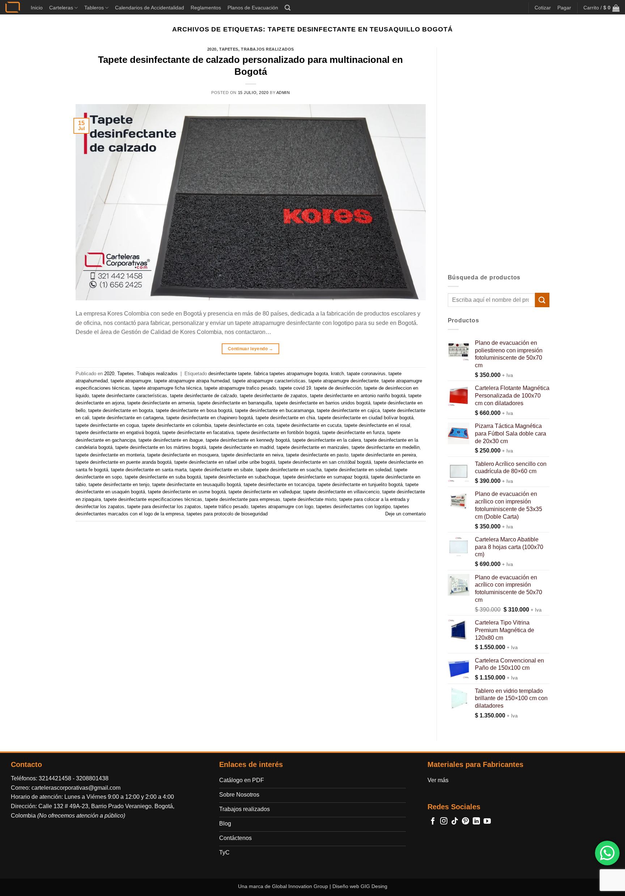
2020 (212, 49)
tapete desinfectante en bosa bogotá (194, 410)
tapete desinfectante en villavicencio (341, 491)
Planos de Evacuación (253, 7)
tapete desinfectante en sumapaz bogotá (325, 477)
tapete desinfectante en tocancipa (279, 484)
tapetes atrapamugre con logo (282, 506)
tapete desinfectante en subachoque (242, 477)
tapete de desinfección (337, 388)
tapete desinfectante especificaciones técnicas (153, 499)
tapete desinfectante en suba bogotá (163, 477)
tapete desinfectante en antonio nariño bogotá (357, 395)
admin (283, 92)
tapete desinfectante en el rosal (377, 425)
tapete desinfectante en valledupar (264, 491)
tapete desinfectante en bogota (120, 410)
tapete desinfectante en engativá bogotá (118, 432)
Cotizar (543, 7)
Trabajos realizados (267, 49)
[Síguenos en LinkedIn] (476, 822)
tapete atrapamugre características (269, 380)
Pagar (564, 7)
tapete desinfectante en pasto (317, 455)
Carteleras (61, 7)
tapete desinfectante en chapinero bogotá (209, 417)
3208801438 (92, 778)
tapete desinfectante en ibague (171, 440)
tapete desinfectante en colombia (176, 425)
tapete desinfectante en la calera (327, 440)
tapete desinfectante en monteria (110, 455)
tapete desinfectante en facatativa (198, 432)
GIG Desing (374, 886)
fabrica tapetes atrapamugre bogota (291, 373)
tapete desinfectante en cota (244, 425)
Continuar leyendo (250, 348)
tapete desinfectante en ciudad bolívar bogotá (365, 417)
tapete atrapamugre (131, 380)
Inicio (37, 7)
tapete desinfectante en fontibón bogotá (278, 432)
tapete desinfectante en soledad (357, 469)
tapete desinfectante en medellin (386, 447)
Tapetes (228, 49)
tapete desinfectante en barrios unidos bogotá (322, 403)
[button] (287, 8)
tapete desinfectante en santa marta (149, 469)
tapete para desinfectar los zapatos (164, 506)
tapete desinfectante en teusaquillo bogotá (196, 484)
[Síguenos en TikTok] (454, 822)
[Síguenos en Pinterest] (465, 822)
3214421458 (55, 778)
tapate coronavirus (366, 373)
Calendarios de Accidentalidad (149, 7)
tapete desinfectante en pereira (383, 455)
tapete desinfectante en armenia (161, 403)
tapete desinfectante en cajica (348, 410)
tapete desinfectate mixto (309, 499)
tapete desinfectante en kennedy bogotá (248, 440)
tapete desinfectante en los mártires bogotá (160, 447)
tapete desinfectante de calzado (203, 395)
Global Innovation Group (300, 886)
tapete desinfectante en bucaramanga (274, 410)
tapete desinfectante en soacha (289, 469)
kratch (337, 373)
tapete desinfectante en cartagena (127, 417)
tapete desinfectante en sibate (221, 469)
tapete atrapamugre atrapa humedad (192, 380)
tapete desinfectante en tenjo (119, 484)
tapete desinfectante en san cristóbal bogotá (324, 462)
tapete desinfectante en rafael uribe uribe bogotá (224, 462)
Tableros (94, 7)
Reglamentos (206, 7)
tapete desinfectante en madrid (241, 447)
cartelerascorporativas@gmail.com (75, 788)
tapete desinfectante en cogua (107, 425)
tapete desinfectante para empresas (242, 499)
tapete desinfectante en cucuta (309, 425)
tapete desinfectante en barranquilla (234, 403)
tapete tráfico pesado (226, 506)
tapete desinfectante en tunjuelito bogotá (360, 484)
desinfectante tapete (229, 373)
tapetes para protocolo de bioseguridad (227, 513)
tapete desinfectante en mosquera (182, 455)
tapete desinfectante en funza (353, 432)
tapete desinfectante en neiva (252, 455)
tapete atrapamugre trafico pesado (240, 388)
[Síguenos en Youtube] (487, 822)
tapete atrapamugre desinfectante (344, 380)
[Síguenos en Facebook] (433, 822)
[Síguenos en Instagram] (443, 822)
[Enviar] (542, 300)
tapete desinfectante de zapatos (273, 395)
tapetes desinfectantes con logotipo (353, 506)
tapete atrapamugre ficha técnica (167, 388)
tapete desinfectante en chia (285, 417)
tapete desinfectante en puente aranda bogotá (123, 462)
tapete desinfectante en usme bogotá (187, 491)
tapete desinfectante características (129, 395)
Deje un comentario (405, 513)
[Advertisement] (499, 155)
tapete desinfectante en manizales (313, 447)
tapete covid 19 (295, 388)
